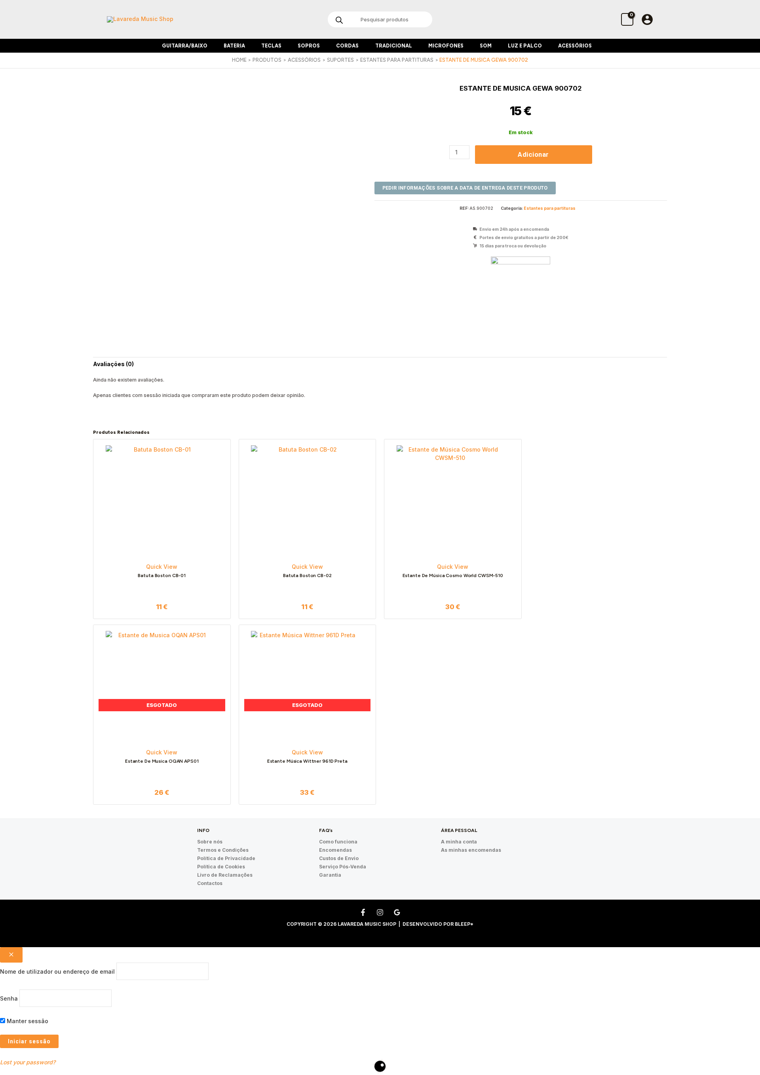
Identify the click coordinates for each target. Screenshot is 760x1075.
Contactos (209, 883)
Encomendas (335, 850)
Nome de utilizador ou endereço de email (57, 971)
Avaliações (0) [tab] (113, 364)
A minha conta (459, 842)
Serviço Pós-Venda (342, 867)
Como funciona (338, 842)
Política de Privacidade (226, 858)
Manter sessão (26, 1021)
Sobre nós (209, 842)
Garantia (330, 875)
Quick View (161, 566)
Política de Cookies (221, 867)
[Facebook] (363, 912)
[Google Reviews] (397, 912)
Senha (9, 998)
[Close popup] (11, 955)
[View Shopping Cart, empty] (627, 19)
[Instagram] (380, 912)
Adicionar (533, 154)
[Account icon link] (647, 19)
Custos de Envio (339, 858)
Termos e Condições (223, 850)
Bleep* (464, 924)
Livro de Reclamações (225, 875)
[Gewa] (520, 286)
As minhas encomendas (471, 850)
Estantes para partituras (550, 208)
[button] (210, 46)
